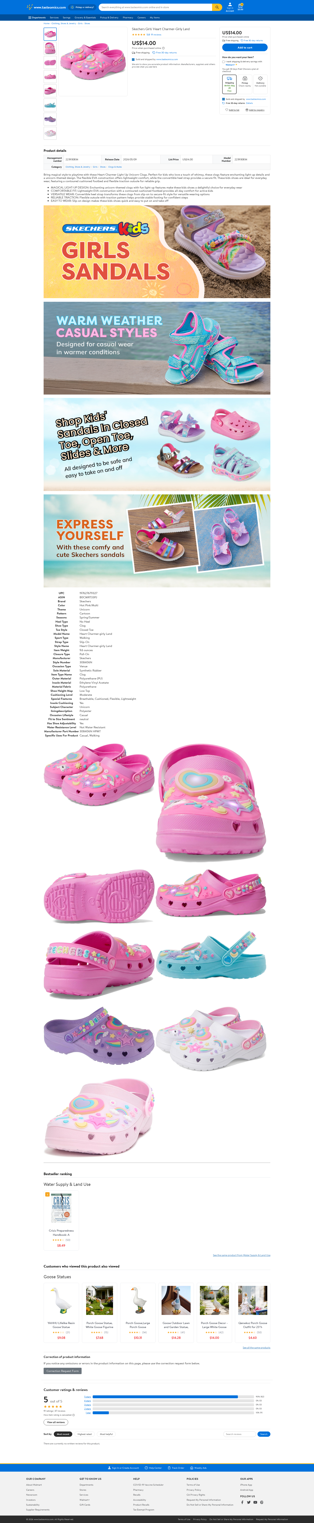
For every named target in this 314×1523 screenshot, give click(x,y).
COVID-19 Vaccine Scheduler (148, 1484)
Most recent (63, 1434)
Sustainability (33, 1504)
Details (249, 103)
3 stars (87, 1404)
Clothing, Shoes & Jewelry (63, 23)
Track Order (178, 1467)
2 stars (87, 1408)
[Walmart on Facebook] (242, 1502)
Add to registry (257, 109)
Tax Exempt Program (143, 1509)
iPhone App (246, 1484)
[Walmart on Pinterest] (262, 1502)
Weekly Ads (200, 1467)
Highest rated (85, 1434)
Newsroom (31, 1494)
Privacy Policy (194, 1489)
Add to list (234, 109)
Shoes (87, 23)
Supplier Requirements (37, 1509)
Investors (30, 1499)
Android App (246, 1489)
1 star (88, 1412)
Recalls (136, 1494)
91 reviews (156, 34)
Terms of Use (193, 1484)
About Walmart (34, 1484)
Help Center (155, 1467)
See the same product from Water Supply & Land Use (241, 1255)
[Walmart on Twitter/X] (249, 1502)
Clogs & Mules (115, 166)
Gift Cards (85, 1504)
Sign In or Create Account (125, 1467)
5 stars (87, 1396)
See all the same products (256, 1347)
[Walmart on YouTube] (255, 1502)
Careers (142, 17)
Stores (83, 1489)
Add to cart (245, 47)
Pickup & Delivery (109, 17)
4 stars (87, 1400)
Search (263, 1434)
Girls (80, 23)
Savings (66, 17)
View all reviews (56, 1422)
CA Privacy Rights (196, 1494)
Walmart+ (85, 1499)
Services (54, 17)
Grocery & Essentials (85, 17)
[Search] (217, 7)
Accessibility (139, 1499)
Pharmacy (128, 17)
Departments (39, 17)
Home (46, 23)
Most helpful (106, 1434)
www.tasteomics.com (167, 59)
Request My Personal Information (204, 1499)
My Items (155, 17)
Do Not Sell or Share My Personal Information (210, 1504)
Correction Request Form (63, 1371)
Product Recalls (141, 1504)
